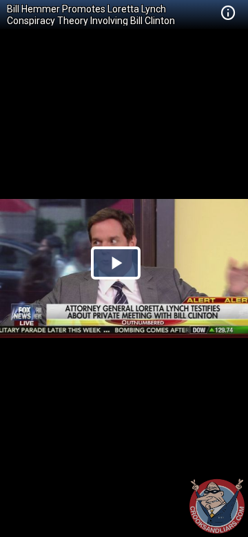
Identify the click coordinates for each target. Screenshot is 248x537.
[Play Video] (116, 263)
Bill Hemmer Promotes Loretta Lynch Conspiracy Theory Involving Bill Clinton (91, 14)
